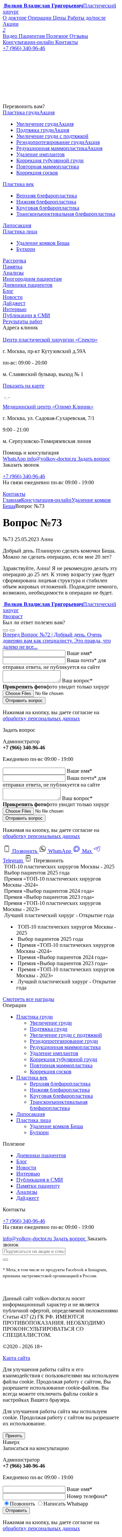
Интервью (14, 309)
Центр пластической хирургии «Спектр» (50, 340)
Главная (12, 500)
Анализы (13, 273)
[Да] (5, 630)
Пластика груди (34, 1017)
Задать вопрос (94, 459)
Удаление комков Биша (56, 1126)
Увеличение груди (51, 1023)
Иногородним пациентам (32, 279)
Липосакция (30, 1114)
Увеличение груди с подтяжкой (66, 1035)
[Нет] (12, 630)
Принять (13, 1435)
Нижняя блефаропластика (60, 1090)
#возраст (13, 616)
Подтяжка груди (48, 1029)
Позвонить (25, 851)
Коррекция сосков (51, 1071)
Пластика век (31, 1077)
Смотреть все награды (28, 999)
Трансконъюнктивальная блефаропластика (58, 1105)
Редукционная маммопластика (65, 1047)
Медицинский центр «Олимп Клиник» (48, 407)
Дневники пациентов (28, 285)
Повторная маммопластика (61, 1065)
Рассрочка (14, 260)
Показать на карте (23, 386)
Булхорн (39, 1132)
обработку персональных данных (41, 718)
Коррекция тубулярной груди (63, 1059)
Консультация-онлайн (46, 500)
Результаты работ (22, 321)
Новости (13, 297)
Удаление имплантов (54, 1053)
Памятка (12, 267)
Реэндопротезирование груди (64, 1041)
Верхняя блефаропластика (60, 1084)
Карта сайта (16, 1358)
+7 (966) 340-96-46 (24, 476)
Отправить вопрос (24, 700)
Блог (8, 291)
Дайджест (14, 303)
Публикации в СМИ (26, 315)
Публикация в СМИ (39, 1180)
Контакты (14, 494)
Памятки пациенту (38, 1186)
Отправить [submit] (16, 1510)
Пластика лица (33, 1120)
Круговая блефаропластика (61, 1096)
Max (87, 851)
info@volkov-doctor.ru (52, 459)
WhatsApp (15, 459)
